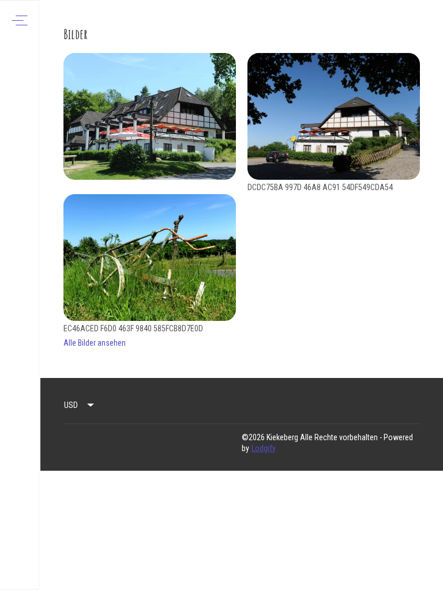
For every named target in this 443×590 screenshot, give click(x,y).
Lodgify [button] (263, 448)
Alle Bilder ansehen (94, 342)
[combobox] (79, 405)
